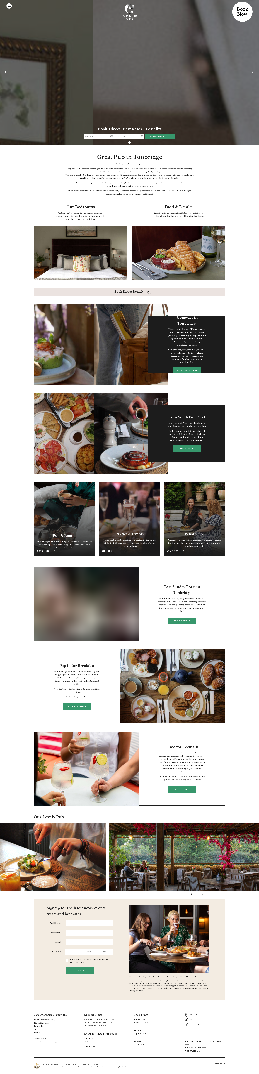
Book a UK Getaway (187, 370)
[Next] (253, 73)
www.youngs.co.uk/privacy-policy (180, 988)
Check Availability (160, 136)
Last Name (55, 932)
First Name (55, 923)
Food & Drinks (182, 621)
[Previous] (6, 73)
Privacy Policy (172, 977)
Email (58, 942)
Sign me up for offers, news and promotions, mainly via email (89, 961)
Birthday (56, 951)
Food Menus (186, 448)
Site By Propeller (218, 1064)
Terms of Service (186, 977)
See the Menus (182, 789)
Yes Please (79, 970)
